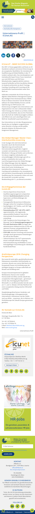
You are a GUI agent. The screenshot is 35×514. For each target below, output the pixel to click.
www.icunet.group (11, 327)
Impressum (18, 512)
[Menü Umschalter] (2, 17)
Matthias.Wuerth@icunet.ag (15, 325)
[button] (3, 55)
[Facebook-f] (23, 506)
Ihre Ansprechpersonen (17, 469)
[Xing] (17, 506)
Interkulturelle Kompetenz (12, 29)
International (8, 26)
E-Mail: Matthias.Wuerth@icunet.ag (15, 359)
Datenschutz (28, 512)
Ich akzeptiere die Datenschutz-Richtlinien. (15, 450)
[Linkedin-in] (12, 506)
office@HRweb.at (17, 468)
